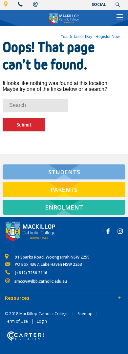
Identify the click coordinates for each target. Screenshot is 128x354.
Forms (64, 298)
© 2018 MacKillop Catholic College (37, 313)
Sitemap (85, 313)
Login (42, 321)
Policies (41, 298)
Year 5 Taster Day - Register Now (90, 36)
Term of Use (16, 321)
